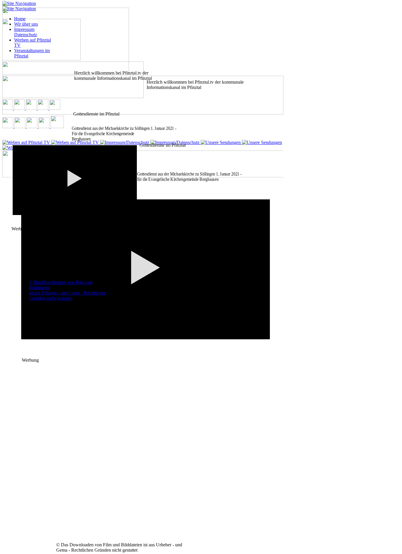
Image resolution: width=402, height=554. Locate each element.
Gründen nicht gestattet (50, 298)
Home (20, 18)
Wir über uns (26, 24)
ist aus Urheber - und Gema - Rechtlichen (67, 292)
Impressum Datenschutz (25, 32)
